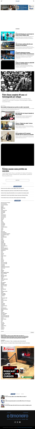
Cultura (2, 229)
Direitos (2, 238)
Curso (2, 230)
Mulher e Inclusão (4, 285)
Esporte (2, 254)
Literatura (2, 280)
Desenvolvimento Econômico (5, 233)
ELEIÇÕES (2, 242)
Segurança (2, 312)
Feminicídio (3, 264)
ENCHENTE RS (3, 250)
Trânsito (2, 326)
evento (2, 258)
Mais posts (17, 180)
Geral (2, 269)
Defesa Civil (3, 231)
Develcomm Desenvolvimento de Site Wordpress (25, 427)
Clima (2, 220)
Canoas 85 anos (3, 214)
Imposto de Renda (4, 273)
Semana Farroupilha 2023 (5, 315)
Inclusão (2, 274)
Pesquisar (2, 331)
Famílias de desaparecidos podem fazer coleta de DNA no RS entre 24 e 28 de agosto (14, 190)
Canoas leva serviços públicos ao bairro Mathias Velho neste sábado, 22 (12, 188)
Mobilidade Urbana (4, 284)
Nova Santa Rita (3, 289)
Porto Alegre (3, 303)
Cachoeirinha (3, 211)
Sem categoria (3, 314)
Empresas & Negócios (4, 248)
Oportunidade (3, 293)
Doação (2, 239)
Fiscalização (3, 265)
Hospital (2, 271)
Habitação (2, 270)
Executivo (2, 260)
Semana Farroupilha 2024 (5, 316)
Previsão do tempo (4, 305)
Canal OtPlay (3, 212)
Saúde (2, 311)
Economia (2, 240)
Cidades (2, 219)
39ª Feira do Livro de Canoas (5, 202)
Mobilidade (2, 283)
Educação (2, 241)
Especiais (2, 253)
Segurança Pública (4, 313)
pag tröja (2, 341)
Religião (2, 310)
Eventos (2, 259)
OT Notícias (3, 295)
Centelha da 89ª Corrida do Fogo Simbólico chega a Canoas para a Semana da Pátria (14, 195)
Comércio (2, 222)
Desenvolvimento (3, 232)
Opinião (2, 292)
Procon (2, 306)
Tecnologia (2, 323)
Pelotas (2, 299)
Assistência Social (4, 210)
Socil (1, 321)
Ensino (2, 251)
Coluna (2, 221)
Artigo (2, 209)
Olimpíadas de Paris (4, 291)
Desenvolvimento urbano (5, 234)
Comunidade (3, 223)
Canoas (2, 213)
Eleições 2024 (3, 243)
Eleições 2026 (3, 244)
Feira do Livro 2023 (4, 262)
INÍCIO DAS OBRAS (4, 275)
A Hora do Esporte (4, 203)
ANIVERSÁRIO (3, 208)
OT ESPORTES (3, 294)
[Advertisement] (17, 20)
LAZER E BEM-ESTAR (4, 279)
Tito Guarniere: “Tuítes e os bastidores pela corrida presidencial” (15, 341)
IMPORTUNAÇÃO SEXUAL (5, 272)
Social (2, 320)
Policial (2, 301)
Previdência (3, 304)
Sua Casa (2, 322)
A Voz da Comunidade (4, 204)
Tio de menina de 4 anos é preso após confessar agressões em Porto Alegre (13, 197)
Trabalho (2, 324)
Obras (2, 290)
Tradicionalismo (3, 325)
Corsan (2, 228)
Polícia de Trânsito (4, 300)
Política (2, 302)
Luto (1, 281)
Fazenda (2, 261)
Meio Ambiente (3, 282)
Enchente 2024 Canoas (4, 249)
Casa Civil (2, 218)
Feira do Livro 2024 (4, 263)
